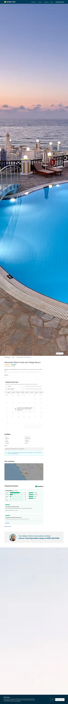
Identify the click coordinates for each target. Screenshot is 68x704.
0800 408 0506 (53, 538)
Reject (52, 699)
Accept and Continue (60, 699)
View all (5, 445)
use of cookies (17, 701)
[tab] (8, 392)
